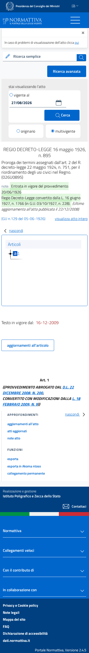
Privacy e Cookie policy (20, 605)
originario (28, 131)
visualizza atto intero (71, 218)
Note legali (11, 612)
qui (77, 42)
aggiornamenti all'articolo (27, 345)
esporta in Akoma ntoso (24, 466)
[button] (58, 102)
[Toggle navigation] (75, 20)
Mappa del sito (14, 619)
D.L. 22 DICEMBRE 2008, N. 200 (38, 390)
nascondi (16, 230)
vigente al (21, 95)
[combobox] (44, 56)
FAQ (6, 626)
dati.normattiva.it (16, 640)
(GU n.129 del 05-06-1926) (23, 218)
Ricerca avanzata (66, 71)
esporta (12, 458)
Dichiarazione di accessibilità (25, 633)
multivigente (65, 131)
